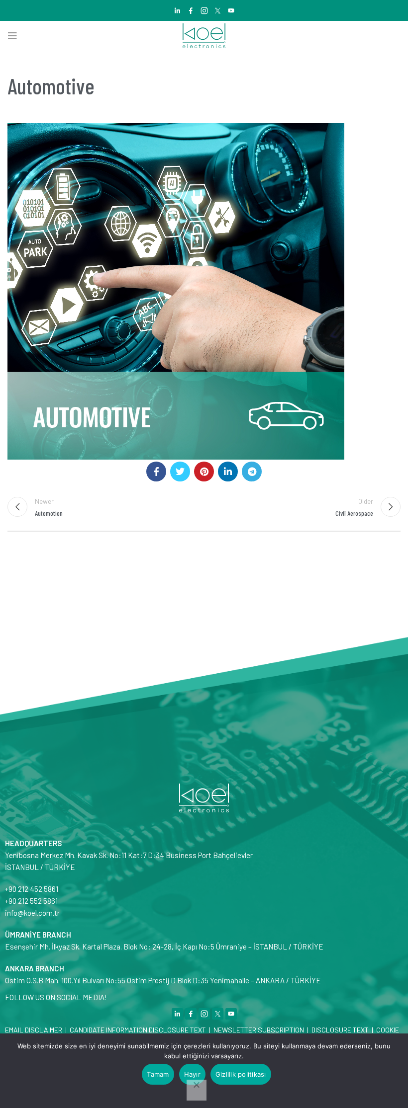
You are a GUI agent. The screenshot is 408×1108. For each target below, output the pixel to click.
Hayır (192, 1074)
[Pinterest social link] (204, 471)
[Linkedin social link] (228, 471)
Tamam (158, 1074)
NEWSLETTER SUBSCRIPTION (258, 1030)
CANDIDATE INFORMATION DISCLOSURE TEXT (138, 1030)
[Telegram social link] (252, 471)
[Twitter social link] (180, 471)
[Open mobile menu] (12, 36)
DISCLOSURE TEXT (340, 1030)
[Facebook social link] (156, 471)
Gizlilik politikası (240, 1074)
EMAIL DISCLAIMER (33, 1030)
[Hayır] (196, 1090)
